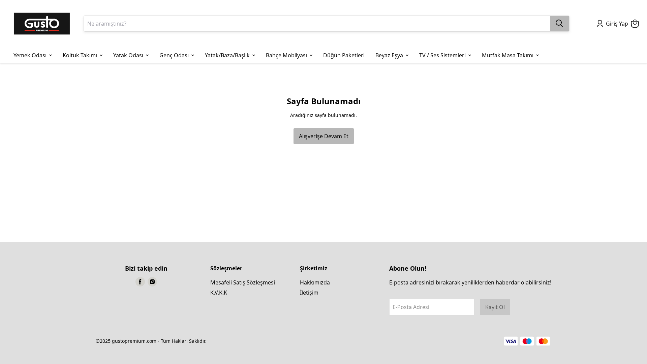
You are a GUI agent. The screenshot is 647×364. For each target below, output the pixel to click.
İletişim (309, 292)
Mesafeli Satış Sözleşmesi (242, 282)
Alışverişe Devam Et (323, 136)
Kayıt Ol (495, 307)
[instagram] (152, 281)
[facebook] (140, 281)
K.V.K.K (218, 292)
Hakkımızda (315, 282)
